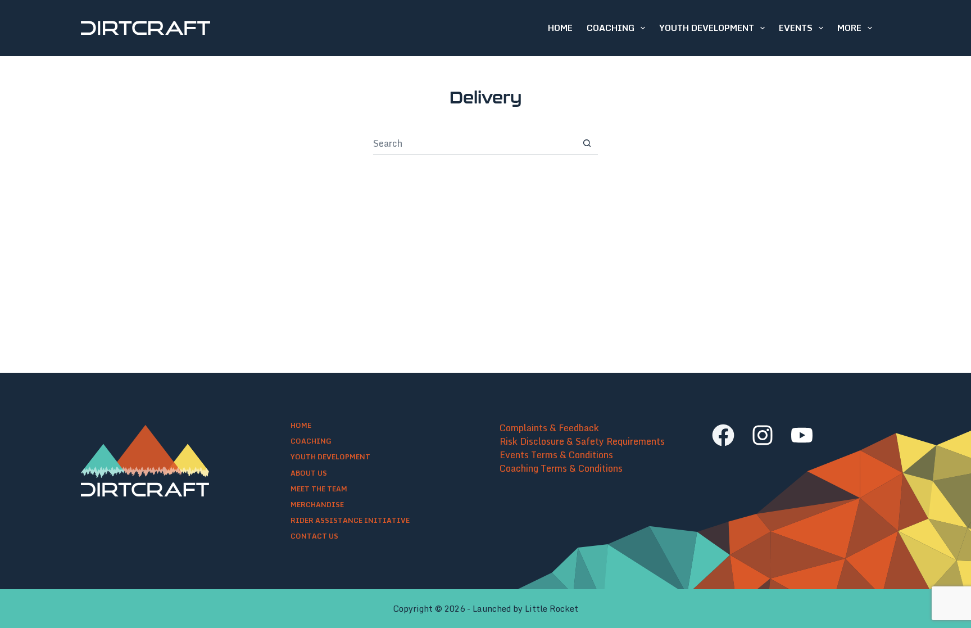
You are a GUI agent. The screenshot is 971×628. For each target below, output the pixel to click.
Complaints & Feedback (549, 428)
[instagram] (762, 435)
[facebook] (723, 435)
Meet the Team (319, 489)
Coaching (610, 27)
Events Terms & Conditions (556, 455)
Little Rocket (551, 608)
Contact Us (314, 536)
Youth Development (706, 27)
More (849, 27)
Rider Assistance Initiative (350, 520)
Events (796, 27)
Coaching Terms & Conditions (561, 468)
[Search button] (586, 143)
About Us (309, 473)
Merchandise (317, 504)
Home (560, 27)
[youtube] (802, 435)
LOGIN (965, 29)
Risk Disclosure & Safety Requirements (582, 441)
